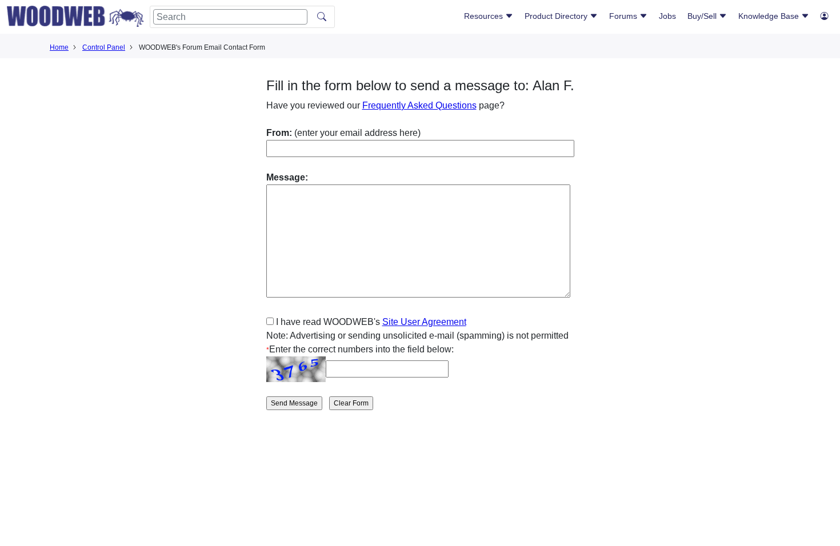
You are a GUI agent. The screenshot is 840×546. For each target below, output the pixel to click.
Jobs (667, 16)
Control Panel (103, 47)
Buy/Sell (703, 16)
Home (59, 47)
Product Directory (557, 16)
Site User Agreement (424, 322)
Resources (484, 16)
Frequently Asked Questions (419, 105)
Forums (624, 16)
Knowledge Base (769, 16)
